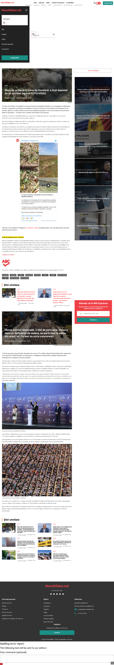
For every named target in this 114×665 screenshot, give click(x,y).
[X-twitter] (54, 594)
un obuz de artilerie (14, 278)
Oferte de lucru (7, 612)
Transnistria (36, 5)
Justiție (49, 5)
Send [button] (1, 664)
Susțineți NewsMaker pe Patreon (12, 618)
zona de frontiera (25, 278)
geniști (20, 275)
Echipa (4, 606)
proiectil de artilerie (62, 275)
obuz (45, 275)
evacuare (13, 275)
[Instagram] (57, 594)
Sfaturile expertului (68, 5)
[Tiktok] (60, 594)
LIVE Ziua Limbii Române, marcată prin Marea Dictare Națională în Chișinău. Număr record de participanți (61, 556)
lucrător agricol (29, 275)
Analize (41, 3)
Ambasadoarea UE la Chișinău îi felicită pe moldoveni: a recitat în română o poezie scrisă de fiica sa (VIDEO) (26, 556)
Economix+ (70, 3)
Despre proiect (7, 603)
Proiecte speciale (58, 3)
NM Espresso (28, 5)
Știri (35, 3)
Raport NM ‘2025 (79, 5)
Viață (6, 85)
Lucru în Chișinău (93, 70)
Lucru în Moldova (57, 5)
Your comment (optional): (13, 652)
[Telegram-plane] (63, 594)
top (5, 278)
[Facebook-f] (51, 594)
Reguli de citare (7, 615)
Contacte (5, 609)
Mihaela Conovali (10, 98)
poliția (53, 275)
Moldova (37, 275)
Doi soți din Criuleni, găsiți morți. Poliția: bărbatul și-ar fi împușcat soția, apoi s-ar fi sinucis (62, 543)
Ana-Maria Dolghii (22, 303)
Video (48, 3)
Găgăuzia (43, 5)
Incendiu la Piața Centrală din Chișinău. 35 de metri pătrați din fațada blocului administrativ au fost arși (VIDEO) (26, 543)
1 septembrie (5, 275)
